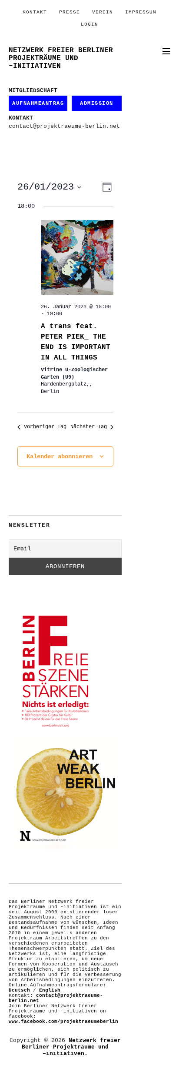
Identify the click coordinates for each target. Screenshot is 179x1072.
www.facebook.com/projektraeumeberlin (63, 1021)
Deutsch (19, 990)
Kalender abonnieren (60, 456)
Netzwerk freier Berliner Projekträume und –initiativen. (71, 1047)
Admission (96, 103)
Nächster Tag (88, 427)
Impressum (140, 12)
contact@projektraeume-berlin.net (64, 126)
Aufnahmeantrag (38, 103)
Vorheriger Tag (45, 427)
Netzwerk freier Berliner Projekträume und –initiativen (61, 58)
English (49, 990)
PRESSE (69, 12)
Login (89, 24)
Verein (102, 12)
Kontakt (35, 12)
